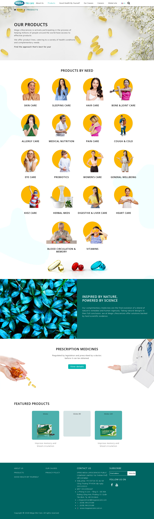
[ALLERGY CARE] (30, 115)
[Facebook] (112, 485)
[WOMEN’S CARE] (92, 151)
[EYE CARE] (30, 151)
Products (19, 473)
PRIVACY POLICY (53, 473)
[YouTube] (117, 485)
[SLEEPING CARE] (61, 79)
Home (19, 10)
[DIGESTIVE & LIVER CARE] (92, 186)
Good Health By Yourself (26, 477)
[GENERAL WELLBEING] (123, 151)
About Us (18, 468)
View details (77, 366)
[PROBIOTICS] (61, 151)
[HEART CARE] (123, 186)
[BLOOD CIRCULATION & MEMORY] (61, 222)
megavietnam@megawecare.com (92, 500)
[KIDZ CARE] (30, 186)
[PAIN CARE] (92, 115)
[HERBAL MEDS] (61, 186)
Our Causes (51, 468)
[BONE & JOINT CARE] (123, 79)
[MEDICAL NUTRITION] (61, 115)
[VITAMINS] (92, 222)
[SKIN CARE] (30, 79)
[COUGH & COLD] (123, 115)
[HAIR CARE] (92, 79)
